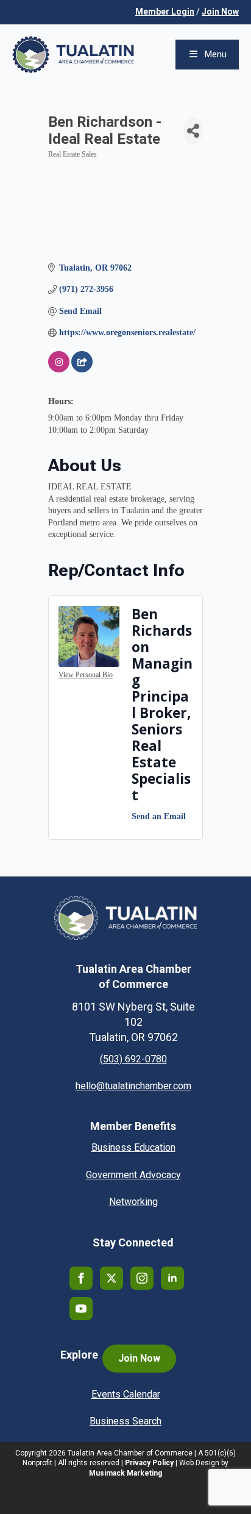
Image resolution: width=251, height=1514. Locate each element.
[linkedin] (172, 1278)
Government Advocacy (133, 1175)
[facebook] (81, 1278)
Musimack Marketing (125, 1473)
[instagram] (142, 1278)
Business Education (133, 1147)
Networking (133, 1201)
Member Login (164, 11)
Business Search (125, 1421)
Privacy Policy (149, 1463)
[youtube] (81, 1308)
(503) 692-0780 (133, 1059)
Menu (216, 54)
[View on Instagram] (58, 369)
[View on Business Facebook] (82, 369)
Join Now (220, 11)
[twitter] (111, 1278)
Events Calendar (125, 1394)
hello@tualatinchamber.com (133, 1086)
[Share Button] (193, 130)
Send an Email (159, 816)
